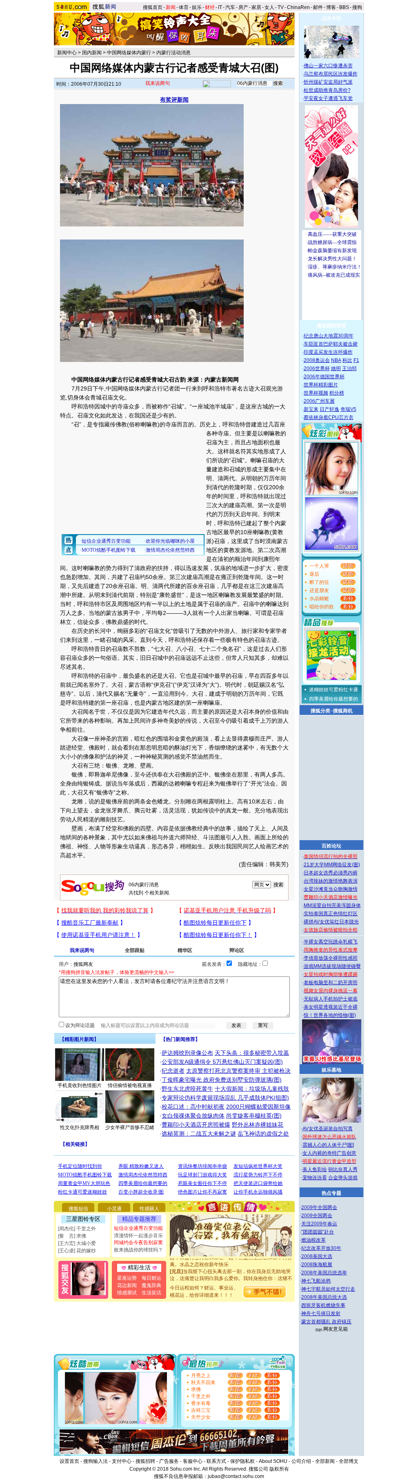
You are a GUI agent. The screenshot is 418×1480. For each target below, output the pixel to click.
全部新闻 (325, 1461)
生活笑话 (151, 1293)
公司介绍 (301, 1461)
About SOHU (273, 1461)
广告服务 (169, 1461)
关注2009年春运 (319, 1224)
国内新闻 (92, 52)
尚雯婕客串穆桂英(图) (254, 1115)
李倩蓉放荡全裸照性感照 (331, 958)
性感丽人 (149, 1209)
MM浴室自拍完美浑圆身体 (332, 905)
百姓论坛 (331, 846)
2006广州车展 (319, 401)
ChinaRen (298, 7)
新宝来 (311, 409)
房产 (243, 7)
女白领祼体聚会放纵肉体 (193, 1115)
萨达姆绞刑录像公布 (187, 1053)
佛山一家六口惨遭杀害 (328, 66)
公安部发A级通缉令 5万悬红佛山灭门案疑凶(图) (222, 1061)
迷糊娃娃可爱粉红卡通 (333, 689)
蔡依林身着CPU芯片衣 (329, 417)
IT (220, 7)
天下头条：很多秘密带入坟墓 (252, 1053)
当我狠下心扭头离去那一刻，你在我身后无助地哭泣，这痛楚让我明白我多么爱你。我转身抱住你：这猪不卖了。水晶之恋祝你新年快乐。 (231, 1268)
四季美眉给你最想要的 (333, 699)
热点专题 (331, 1193)
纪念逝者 (173, 1070)
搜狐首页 (152, 7)
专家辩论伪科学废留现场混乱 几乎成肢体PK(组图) (225, 1097)
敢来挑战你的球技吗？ (138, 1250)
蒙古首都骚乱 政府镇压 (326, 1322)
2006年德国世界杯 (324, 376)
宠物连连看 (314, 1177)
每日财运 (151, 1278)
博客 (331, 7)
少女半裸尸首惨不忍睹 (129, 1127)
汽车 (230, 7)
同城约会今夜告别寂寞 (138, 1242)
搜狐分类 (320, 711)
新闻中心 (67, 52)
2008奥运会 (317, 360)
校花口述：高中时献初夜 (193, 1106)
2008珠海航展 (316, 1264)
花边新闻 (127, 1285)
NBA (336, 360)
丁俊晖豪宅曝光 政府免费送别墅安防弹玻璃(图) (222, 1079)
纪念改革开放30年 (321, 1248)
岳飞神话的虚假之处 (263, 1133)
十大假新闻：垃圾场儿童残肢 (252, 1088)
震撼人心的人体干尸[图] (328, 1145)
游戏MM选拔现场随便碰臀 (332, 966)
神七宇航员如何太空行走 (328, 1289)
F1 (356, 360)
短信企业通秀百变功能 (138, 1228)
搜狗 (357, 7)
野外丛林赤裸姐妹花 (257, 1124)
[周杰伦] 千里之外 (77, 1228)
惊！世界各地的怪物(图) (330, 1015)
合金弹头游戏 (343, 1177)
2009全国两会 (316, 1215)
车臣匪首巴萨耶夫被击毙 (331, 344)
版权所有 (279, 1469)
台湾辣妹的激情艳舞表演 (331, 881)
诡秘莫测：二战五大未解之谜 (199, 1133)
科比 (347, 360)
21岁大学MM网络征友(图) (332, 865)
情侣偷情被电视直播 (130, 1085)
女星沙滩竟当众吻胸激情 (331, 889)
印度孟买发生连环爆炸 (328, 352)
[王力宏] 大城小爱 (77, 1243)
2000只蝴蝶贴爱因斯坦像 (258, 1106)
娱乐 (197, 7)
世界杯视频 (316, 393)
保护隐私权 (242, 1461)
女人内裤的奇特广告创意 (329, 1153)
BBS (344, 7)
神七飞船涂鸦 (316, 1281)
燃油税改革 (313, 1240)
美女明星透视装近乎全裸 (331, 1007)
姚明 (336, 368)
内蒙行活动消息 (173, 52)
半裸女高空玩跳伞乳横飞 (331, 942)
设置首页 (69, 1461)
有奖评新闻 (174, 99)
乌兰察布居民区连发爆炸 (331, 74)
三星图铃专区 (83, 1219)
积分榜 (336, 393)
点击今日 (331, 18)
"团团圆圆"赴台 (317, 1232)
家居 (256, 7)
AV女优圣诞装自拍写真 (327, 1129)
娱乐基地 (331, 1070)
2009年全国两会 (319, 1207)
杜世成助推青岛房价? (327, 90)
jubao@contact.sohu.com (236, 1476)
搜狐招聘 (145, 1461)
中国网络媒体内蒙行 (129, 52)
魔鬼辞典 (151, 1285)
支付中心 (121, 1461)
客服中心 (192, 1461)
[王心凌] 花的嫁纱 (77, 1251)
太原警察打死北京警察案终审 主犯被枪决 (238, 1070)
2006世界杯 (317, 368)
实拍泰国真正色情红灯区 (331, 913)
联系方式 (216, 1461)
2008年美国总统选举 (324, 1273)
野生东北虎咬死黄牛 (187, 1088)
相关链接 (75, 1144)
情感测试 (127, 1293)
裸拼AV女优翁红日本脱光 (331, 922)
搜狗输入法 (95, 1461)
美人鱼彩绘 (314, 1169)
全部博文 (348, 1461)
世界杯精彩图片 (321, 385)
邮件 (318, 7)
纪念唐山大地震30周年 (329, 336)
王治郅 (349, 368)
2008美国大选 (316, 1256)
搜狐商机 (343, 711)
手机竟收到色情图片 (80, 1085)
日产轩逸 (329, 409)
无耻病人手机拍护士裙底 (331, 999)
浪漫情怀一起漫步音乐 (138, 1235)
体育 (184, 7)
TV (281, 7)
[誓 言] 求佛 (72, 1236)
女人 (269, 7)
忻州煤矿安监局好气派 (328, 82)
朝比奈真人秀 (343, 1169)
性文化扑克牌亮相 (79, 1127)
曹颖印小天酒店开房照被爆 (196, 1124)
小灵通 (114, 1209)
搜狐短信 (78, 1209)
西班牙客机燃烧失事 (323, 1305)
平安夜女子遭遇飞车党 (328, 98)
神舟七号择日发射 (320, 1313)
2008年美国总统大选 (324, 1297)
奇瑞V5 (348, 409)
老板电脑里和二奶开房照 (331, 982)
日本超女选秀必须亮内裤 (331, 873)
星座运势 (127, 1278)
